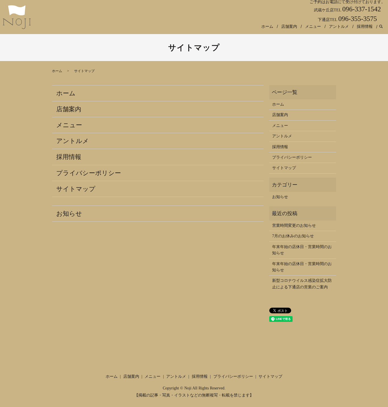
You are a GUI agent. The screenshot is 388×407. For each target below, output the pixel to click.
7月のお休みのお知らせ (293, 236)
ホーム (267, 26)
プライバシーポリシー (88, 173)
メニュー (313, 26)
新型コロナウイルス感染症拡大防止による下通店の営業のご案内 (302, 283)
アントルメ (339, 26)
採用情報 (365, 26)
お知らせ (69, 213)
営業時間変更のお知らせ (294, 225)
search (381, 26)
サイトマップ (75, 188)
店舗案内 (289, 26)
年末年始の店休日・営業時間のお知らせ (302, 250)
